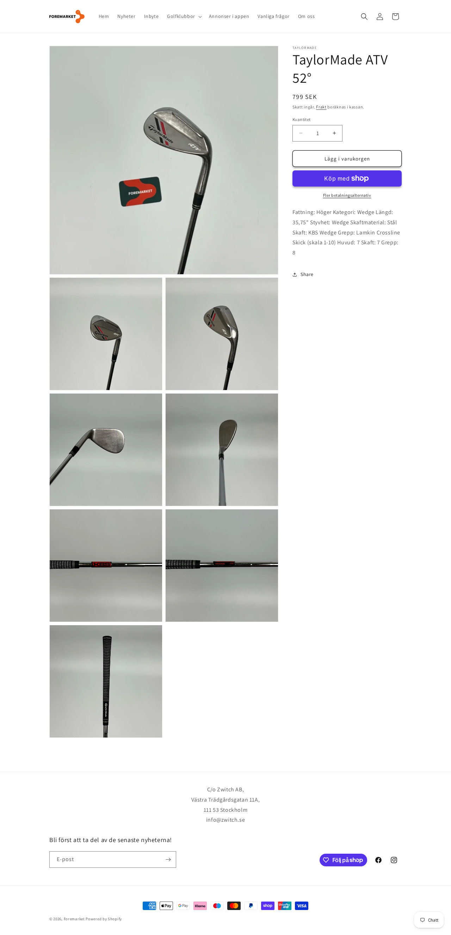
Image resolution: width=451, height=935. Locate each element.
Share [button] (307, 274)
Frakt (321, 106)
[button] (184, 16)
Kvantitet (301, 119)
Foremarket (74, 918)
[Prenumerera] (168, 859)
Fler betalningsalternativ (347, 195)
